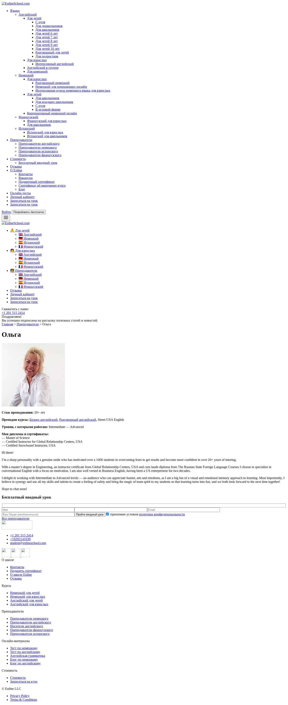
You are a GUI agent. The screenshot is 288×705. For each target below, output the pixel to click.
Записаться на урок (24, 200)
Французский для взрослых (47, 121)
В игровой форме (48, 109)
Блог (22, 189)
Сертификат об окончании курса (42, 185)
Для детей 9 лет (46, 45)
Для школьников (47, 29)
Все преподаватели (15, 518)
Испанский (27, 128)
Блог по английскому (25, 663)
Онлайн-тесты (20, 193)
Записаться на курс (24, 681)
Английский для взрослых (29, 604)
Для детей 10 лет (47, 48)
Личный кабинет (22, 197)
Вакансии (26, 178)
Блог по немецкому (24, 659)
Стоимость (18, 159)
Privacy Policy (20, 696)
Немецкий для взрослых (27, 596)
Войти (6, 212)
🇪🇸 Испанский (29, 242)
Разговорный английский (77, 419)
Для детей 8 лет (46, 41)
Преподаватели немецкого (38, 147)
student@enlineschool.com (28, 543)
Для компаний (37, 71)
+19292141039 (20, 539)
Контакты (26, 174)
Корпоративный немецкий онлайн (52, 113)
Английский (28, 14)
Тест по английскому (25, 652)
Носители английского (26, 626)
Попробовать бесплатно (28, 212)
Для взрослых (37, 60)
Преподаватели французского (40, 155)
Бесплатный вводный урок (38, 162)
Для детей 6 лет (46, 33)
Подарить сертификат (26, 571)
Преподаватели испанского (38, 151)
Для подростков (46, 56)
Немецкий (26, 75)
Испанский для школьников (47, 136)
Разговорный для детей (52, 52)
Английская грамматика (27, 655)
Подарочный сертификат (37, 181)
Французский (28, 117)
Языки (15, 10)
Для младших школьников (54, 102)
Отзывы (16, 166)
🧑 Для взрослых (22, 250)
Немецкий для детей (25, 593)
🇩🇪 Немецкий (29, 238)
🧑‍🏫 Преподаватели (23, 270)
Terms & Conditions (23, 699)
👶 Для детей (20, 230)
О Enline (16, 170)
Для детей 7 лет (46, 37)
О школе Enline (21, 574)
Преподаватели (21, 140)
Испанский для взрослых (45, 132)
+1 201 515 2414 (13, 313)
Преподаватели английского (39, 143)
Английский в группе (43, 67)
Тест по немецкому (24, 648)
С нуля (40, 22)
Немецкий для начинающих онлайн (61, 86)
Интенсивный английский (54, 64)
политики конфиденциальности (162, 514)
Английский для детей (26, 600)
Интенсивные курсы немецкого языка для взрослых (72, 90)
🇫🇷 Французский (31, 246)
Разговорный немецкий (52, 83)
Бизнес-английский (44, 419)
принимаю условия (147, 514)
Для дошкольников (49, 26)
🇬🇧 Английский (30, 234)
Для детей (34, 18)
